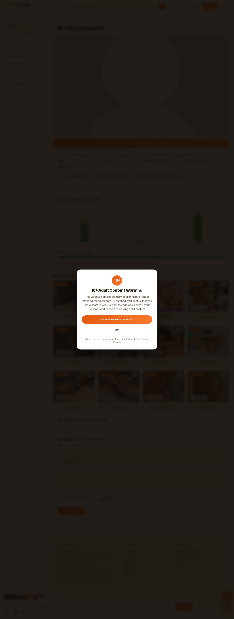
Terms (144, 339)
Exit (117, 329)
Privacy (117, 342)
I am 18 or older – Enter (117, 319)
